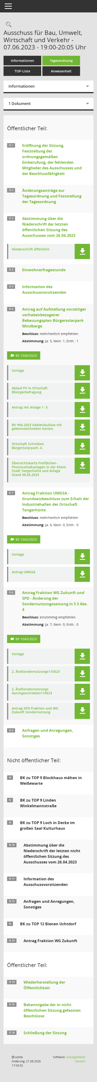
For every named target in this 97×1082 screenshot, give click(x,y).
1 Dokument (19, 103)
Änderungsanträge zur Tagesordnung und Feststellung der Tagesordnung (51, 196)
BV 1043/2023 (26, 639)
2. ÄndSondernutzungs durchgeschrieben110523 (32, 691)
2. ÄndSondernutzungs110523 (36, 672)
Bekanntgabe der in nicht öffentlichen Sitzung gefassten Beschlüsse (52, 1010)
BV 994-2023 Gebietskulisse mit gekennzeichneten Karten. (37, 427)
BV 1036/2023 (26, 355)
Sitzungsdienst (75, 1059)
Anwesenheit (61, 71)
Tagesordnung (61, 60)
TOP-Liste (22, 71)
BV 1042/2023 (26, 539)
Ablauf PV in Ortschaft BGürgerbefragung (30, 390)
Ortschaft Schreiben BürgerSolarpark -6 (28, 446)
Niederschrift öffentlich (30, 249)
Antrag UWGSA (23, 572)
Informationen (22, 60)
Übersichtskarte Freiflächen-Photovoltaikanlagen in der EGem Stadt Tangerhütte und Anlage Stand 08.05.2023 (39, 469)
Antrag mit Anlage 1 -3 (30, 407)
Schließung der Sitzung (45, 1032)
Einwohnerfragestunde (43, 269)
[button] (82, 251)
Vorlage (18, 371)
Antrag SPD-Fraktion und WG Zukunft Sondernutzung (35, 710)
